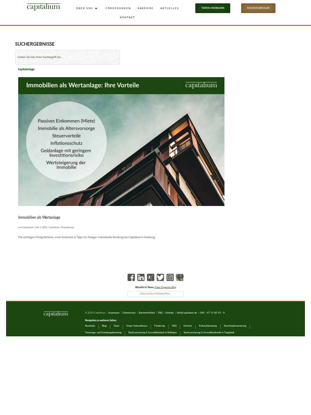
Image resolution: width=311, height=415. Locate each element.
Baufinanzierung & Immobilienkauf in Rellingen (152, 332)
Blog (104, 326)
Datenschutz (129, 312)
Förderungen (118, 8)
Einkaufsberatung (208, 326)
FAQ (160, 312)
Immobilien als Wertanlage (39, 217)
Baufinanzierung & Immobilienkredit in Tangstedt (209, 332)
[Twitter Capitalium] (160, 281)
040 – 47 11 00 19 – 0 (212, 312)
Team (116, 326)
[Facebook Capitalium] (131, 281)
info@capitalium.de (187, 312)
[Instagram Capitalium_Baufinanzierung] (170, 281)
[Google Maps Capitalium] (180, 281)
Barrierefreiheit (147, 312)
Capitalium (27, 227)
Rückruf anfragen (258, 8)
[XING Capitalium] (151, 281)
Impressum (114, 312)
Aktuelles (169, 8)
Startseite (90, 326)
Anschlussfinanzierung (235, 326)
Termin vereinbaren (212, 8)
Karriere (146, 8)
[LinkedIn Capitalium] (141, 281)
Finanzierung (67, 227)
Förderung (159, 326)
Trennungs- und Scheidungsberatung (103, 332)
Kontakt (127, 17)
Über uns (84, 8)
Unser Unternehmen (136, 326)
